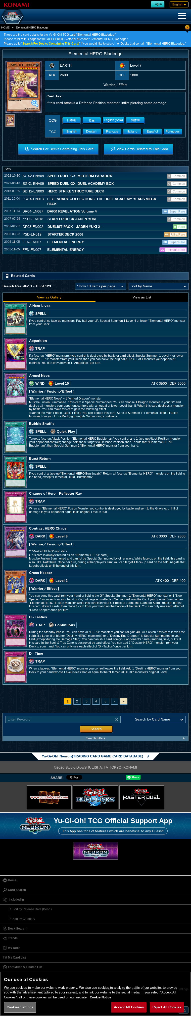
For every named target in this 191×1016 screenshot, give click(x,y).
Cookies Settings (20, 1007)
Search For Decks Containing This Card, (50, 43)
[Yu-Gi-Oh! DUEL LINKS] (95, 797)
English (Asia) (113, 120)
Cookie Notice (100, 997)
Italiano (132, 131)
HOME (5, 27)
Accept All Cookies (128, 1007)
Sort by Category (23, 919)
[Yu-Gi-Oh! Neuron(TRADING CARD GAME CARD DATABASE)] (12, 16)
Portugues (173, 131)
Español (152, 131)
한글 (92, 120)
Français (112, 131)
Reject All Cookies (166, 1007)
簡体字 (135, 120)
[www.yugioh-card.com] (49, 797)
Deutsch (91, 131)
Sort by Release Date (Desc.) (32, 909)
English (71, 131)
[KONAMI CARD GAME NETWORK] (95, 851)
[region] (95, 994)
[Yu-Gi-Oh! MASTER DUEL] (141, 797)
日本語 (71, 120)
